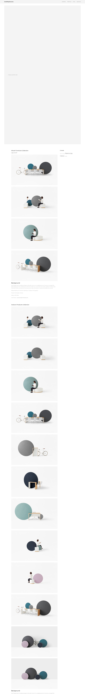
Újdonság (66, 156)
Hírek (74, 1)
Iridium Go (61, 153)
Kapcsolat (79, 1)
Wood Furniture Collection (19, 150)
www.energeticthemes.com (22, 297)
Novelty (64, 153)
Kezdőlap (64, 1)
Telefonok (69, 1)
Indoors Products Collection (20, 305)
